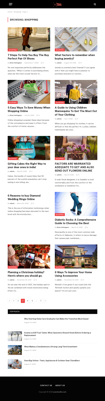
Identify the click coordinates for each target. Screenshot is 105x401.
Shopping (17, 12)
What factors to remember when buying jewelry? (75, 57)
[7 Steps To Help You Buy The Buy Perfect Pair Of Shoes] (29, 39)
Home (10, 12)
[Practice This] (52, 4)
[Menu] (10, 4)
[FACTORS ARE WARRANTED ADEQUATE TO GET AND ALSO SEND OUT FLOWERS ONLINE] (76, 148)
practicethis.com (59, 392)
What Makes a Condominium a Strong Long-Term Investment (50, 347)
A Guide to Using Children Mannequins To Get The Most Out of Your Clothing (76, 111)
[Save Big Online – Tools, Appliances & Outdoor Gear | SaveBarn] (15, 364)
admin (59, 63)
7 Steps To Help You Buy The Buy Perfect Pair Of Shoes (28, 57)
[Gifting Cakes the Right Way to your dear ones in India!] (29, 148)
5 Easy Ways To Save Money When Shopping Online (29, 109)
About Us (60, 385)
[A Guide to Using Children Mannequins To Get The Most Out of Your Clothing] (76, 92)
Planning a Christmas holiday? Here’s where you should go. (26, 274)
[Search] (94, 4)
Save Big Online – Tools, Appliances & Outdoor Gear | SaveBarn (52, 361)
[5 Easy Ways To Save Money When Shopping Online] (29, 92)
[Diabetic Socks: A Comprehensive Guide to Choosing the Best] (76, 204)
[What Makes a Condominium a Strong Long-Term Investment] (15, 350)
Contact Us (46, 385)
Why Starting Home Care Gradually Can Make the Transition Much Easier (56, 319)
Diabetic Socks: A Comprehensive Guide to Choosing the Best (75, 221)
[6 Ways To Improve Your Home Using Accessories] (76, 256)
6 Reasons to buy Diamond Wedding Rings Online (24, 197)
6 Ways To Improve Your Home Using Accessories (73, 274)
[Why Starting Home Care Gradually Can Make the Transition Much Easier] (15, 322)
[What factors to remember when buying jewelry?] (76, 39)
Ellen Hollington (16, 63)
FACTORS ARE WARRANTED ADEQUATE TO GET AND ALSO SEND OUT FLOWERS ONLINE (74, 167)
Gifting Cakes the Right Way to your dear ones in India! (27, 165)
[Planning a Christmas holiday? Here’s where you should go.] (29, 256)
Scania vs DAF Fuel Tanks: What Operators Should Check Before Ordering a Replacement (57, 334)
